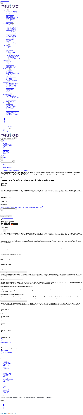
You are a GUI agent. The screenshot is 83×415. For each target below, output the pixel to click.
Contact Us (5, 392)
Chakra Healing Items (10, 67)
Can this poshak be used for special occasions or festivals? (12, 294)
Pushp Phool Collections (11, 36)
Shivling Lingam (6, 94)
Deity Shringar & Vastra (11, 75)
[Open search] (2, 140)
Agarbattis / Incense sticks (11, 29)
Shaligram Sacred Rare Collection (13, 109)
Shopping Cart (6, 390)
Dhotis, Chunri (9, 13)
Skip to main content (5, 1)
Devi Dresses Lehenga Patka (12, 84)
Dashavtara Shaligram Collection (12, 111)
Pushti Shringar (9, 92)
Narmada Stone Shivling (11, 96)
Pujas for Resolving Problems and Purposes (15, 58)
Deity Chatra (8, 71)
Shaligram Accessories (10, 105)
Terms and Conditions (7, 363)
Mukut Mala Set (9, 79)
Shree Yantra (8, 40)
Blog (4, 381)
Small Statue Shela (9, 78)
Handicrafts (8, 49)
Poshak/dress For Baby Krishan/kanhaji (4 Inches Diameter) (15, 170)
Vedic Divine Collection (11, 30)
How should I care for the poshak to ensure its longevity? (11, 279)
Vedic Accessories (9, 16)
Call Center (9, 126)
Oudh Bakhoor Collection (11, 35)
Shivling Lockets (9, 99)
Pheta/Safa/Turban (9, 89)
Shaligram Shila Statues (10, 113)
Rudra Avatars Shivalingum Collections (14, 97)
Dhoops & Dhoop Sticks (11, 28)
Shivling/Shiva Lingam (8, 379)
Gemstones (5, 60)
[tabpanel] (41, 251)
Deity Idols (5, 45)
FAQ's (4, 364)
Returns (4, 367)
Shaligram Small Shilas (10, 107)
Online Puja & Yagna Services (12, 56)
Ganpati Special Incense (11, 24)
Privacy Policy (6, 368)
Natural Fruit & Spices (10, 34)
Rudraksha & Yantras (7, 37)
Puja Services (6, 54)
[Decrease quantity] (2, 209)
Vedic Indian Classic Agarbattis (12, 32)
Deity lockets (8, 61)
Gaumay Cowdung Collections (12, 27)
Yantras (7, 41)
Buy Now (9, 216)
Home (6, 164)
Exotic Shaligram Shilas (10, 106)
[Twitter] (4, 118)
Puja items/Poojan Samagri (11, 11)
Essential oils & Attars (10, 19)
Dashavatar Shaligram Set (11, 112)
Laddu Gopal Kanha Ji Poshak (12, 83)
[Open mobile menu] (2, 159)
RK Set (7, 91)
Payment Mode (6, 362)
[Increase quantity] (16, 209)
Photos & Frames (9, 50)
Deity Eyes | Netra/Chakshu (11, 80)
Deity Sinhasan (9, 70)
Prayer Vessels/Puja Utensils (11, 12)
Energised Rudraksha (10, 39)
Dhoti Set (8, 90)
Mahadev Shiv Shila (10, 101)
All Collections (4, 155)
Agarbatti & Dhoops (7, 23)
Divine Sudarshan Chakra (11, 77)
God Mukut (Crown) (10, 74)
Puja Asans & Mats (10, 15)
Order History (6, 389)
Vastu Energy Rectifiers (10, 42)
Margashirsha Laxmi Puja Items (12, 73)
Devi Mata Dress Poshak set (11, 85)
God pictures (8, 51)
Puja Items (5, 10)
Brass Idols (8, 47)
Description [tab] (6, 229)
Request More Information (7, 218)
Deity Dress (5, 82)
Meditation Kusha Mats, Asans (12, 17)
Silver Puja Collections (10, 18)
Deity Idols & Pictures (7, 376)
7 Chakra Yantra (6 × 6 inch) (11, 43)
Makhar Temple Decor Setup (12, 86)
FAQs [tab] (5, 231)
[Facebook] (4, 117)
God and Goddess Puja (10, 57)
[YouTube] (3, 405)
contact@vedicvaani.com (7, 352)
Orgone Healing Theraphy (11, 66)
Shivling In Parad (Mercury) (11, 100)
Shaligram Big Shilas (10, 108)
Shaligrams (5, 102)
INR (4, 129)
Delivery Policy (6, 365)
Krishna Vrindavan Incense (11, 26)
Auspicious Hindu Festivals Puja (12, 55)
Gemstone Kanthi (9, 72)
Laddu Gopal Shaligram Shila (12, 114)
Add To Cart (3, 216)
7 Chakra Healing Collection (11, 31)
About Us (5, 361)
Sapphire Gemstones (10, 63)
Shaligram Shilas (9, 104)
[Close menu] (2, 3)
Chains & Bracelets (10, 65)
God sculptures (9, 46)
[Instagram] (4, 121)
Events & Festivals (9, 22)
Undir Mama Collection (10, 52)
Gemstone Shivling (10, 95)
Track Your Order (6, 391)
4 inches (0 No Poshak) (8, 167)
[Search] (15, 138)
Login (4, 386)
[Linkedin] (4, 122)
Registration (5, 387)
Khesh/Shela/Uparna (10, 88)
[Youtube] (4, 119)
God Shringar (6, 68)
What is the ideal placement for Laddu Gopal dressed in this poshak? (14, 300)
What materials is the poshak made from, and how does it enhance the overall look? (17, 286)
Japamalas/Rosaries (10, 20)
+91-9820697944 (4, 350)
